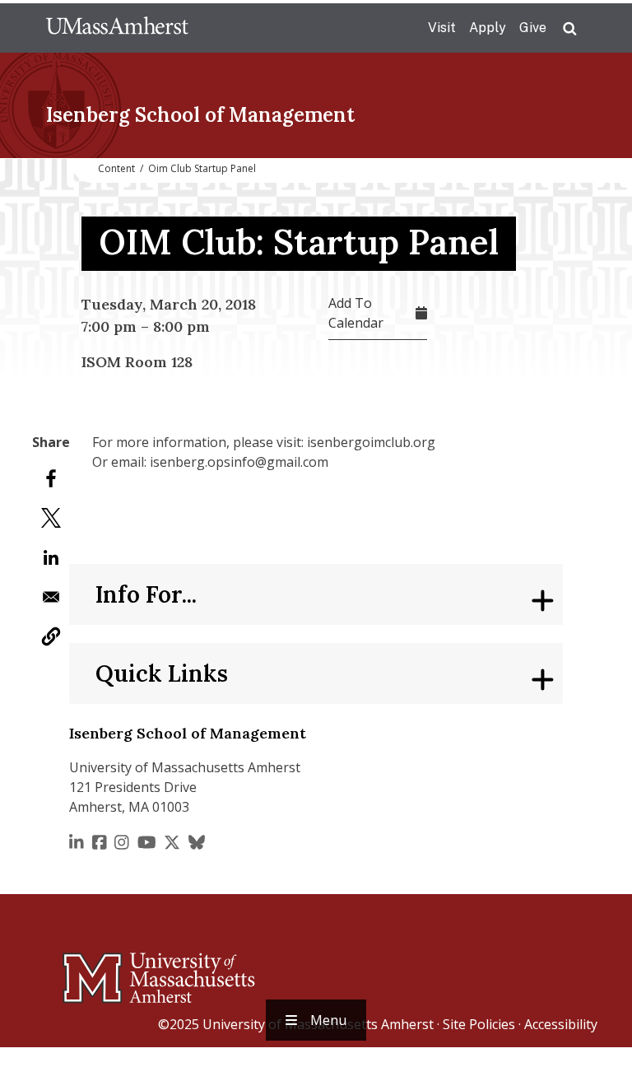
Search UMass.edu (569, 29)
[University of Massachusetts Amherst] (94, 970)
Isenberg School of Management (200, 115)
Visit (442, 27)
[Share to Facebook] (51, 478)
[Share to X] (51, 518)
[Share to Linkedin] (51, 557)
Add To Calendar (355, 313)
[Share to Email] (51, 597)
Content (116, 168)
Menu (328, 1020)
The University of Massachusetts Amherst (117, 28)
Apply (487, 27)
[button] (51, 636)
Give (532, 27)
